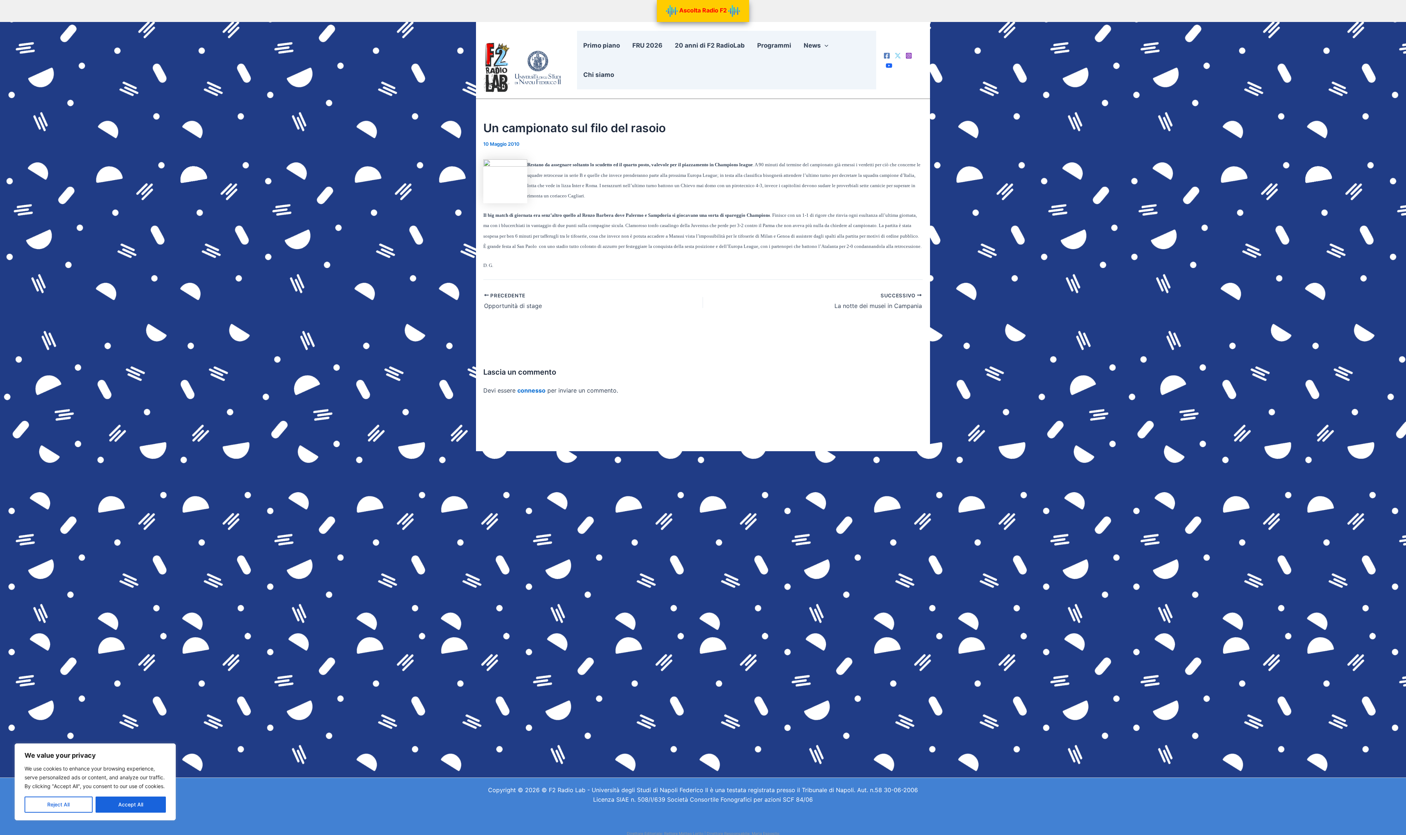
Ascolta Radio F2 (703, 10)
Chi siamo (598, 74)
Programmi (774, 45)
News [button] (812, 45)
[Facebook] (887, 55)
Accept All (130, 804)
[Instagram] (908, 55)
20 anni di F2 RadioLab (710, 45)
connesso (531, 390)
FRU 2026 (647, 45)
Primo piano (601, 45)
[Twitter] (897, 55)
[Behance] (889, 65)
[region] (95, 781)
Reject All (58, 804)
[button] (824, 45)
